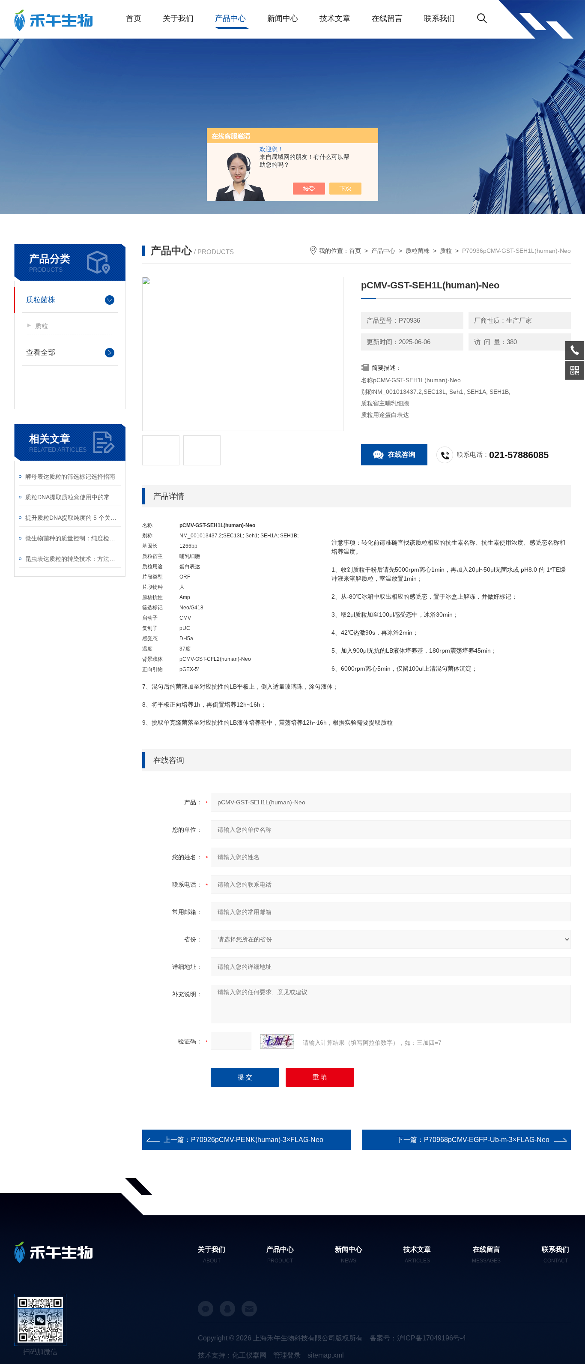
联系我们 (439, 18)
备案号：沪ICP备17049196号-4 (418, 1338)
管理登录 (287, 1355)
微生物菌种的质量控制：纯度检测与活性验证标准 (73, 538)
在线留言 (387, 18)
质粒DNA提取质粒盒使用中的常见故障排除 (73, 497)
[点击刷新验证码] (277, 1041)
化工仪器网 (249, 1355)
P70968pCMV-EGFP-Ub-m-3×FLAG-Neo (486, 1139)
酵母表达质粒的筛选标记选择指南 (70, 476)
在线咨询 (401, 454)
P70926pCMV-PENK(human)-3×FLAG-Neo (257, 1139)
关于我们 (178, 18)
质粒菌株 (40, 300)
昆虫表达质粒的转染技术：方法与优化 (73, 558)
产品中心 (230, 18)
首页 (133, 18)
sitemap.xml (325, 1355)
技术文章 (334, 18)
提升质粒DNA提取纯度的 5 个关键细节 (73, 517)
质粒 (41, 326)
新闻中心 (282, 18)
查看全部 (40, 352)
